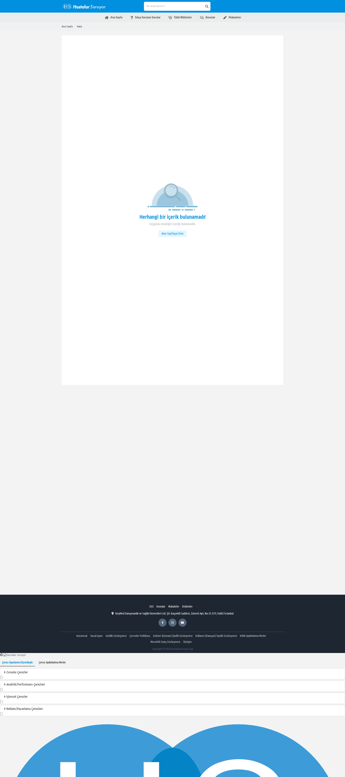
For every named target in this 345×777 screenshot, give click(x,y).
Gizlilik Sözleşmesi (116, 636)
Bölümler (187, 606)
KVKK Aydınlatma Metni (253, 636)
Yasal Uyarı (96, 636)
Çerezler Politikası (140, 636)
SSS (151, 606)
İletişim (187, 642)
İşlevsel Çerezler (17, 697)
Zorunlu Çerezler (17, 672)
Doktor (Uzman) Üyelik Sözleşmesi (172, 636)
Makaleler (173, 606)
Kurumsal (81, 636)
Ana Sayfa (67, 26)
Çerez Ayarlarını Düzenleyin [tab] (17, 662)
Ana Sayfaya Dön (172, 233)
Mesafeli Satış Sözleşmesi (165, 642)
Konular (161, 606)
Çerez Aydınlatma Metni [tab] (52, 662)
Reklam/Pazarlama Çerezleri (24, 709)
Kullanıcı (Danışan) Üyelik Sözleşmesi (216, 636)
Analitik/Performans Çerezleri (25, 684)
